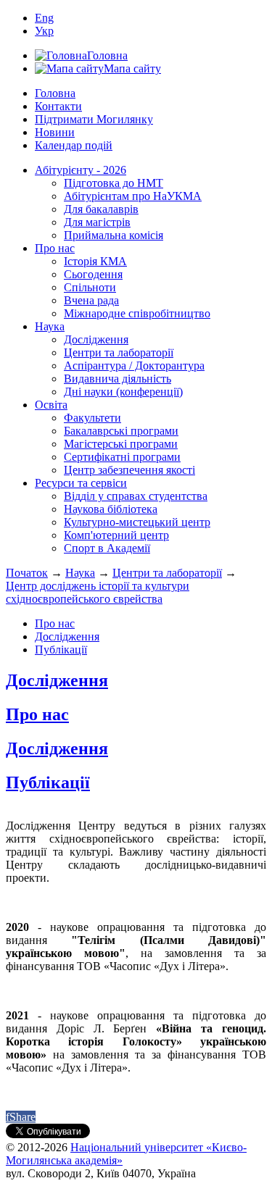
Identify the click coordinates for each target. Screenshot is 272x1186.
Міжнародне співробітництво (137, 313)
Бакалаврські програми (121, 431)
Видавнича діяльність (117, 378)
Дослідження (96, 339)
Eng (44, 18)
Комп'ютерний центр (116, 535)
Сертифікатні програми (122, 457)
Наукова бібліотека (110, 509)
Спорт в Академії (107, 548)
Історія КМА (95, 261)
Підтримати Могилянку (94, 119)
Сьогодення (93, 274)
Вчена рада (91, 300)
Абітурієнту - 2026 (80, 170)
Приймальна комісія (113, 235)
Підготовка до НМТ (113, 183)
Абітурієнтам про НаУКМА (133, 196)
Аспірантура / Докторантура (134, 365)
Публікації (61, 649)
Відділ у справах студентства (135, 496)
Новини (55, 132)
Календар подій (73, 145)
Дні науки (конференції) (123, 391)
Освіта (51, 404)
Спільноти (90, 287)
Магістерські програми (121, 444)
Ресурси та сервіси (81, 483)
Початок (27, 573)
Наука (50, 326)
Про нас (55, 248)
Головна (55, 93)
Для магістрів (97, 222)
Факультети (92, 418)
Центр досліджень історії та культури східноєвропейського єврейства (97, 592)
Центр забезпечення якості (129, 470)
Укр (44, 31)
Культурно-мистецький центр (137, 522)
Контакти (58, 106)
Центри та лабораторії (118, 352)
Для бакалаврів (101, 209)
